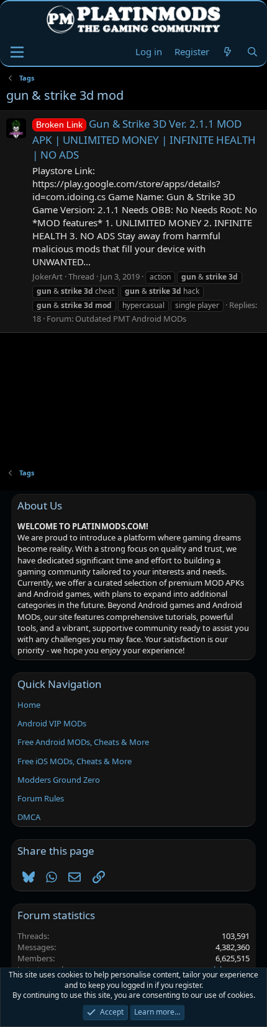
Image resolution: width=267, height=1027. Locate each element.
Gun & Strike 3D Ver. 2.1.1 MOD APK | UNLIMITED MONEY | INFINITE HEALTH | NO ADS (144, 139)
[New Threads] (227, 51)
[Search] (252, 51)
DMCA (28, 816)
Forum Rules (40, 798)
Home (28, 704)
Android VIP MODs (51, 723)
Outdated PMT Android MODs (130, 318)
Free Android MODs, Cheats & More (83, 741)
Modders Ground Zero (58, 779)
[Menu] (17, 52)
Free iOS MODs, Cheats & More (74, 761)
